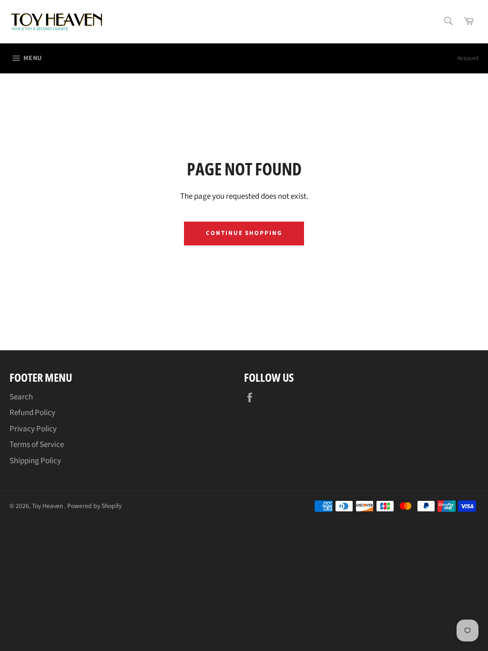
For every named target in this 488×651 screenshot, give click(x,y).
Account (468, 58)
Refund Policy (32, 412)
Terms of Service (37, 444)
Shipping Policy (35, 461)
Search (21, 397)
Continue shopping (244, 233)
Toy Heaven (48, 505)
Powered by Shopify (94, 505)
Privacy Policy (33, 429)
